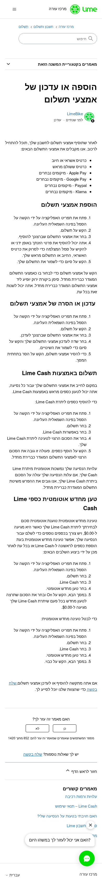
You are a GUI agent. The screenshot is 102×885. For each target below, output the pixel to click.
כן (65, 728)
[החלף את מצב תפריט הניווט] (14, 9)
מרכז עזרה (66, 26)
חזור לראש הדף (83, 771)
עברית (14, 874)
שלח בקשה (32, 754)
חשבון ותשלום (43, 26)
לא (37, 728)
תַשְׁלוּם (23, 26)
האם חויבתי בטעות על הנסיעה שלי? (67, 816)
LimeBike (75, 113)
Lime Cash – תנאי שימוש (76, 806)
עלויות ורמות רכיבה (81, 796)
